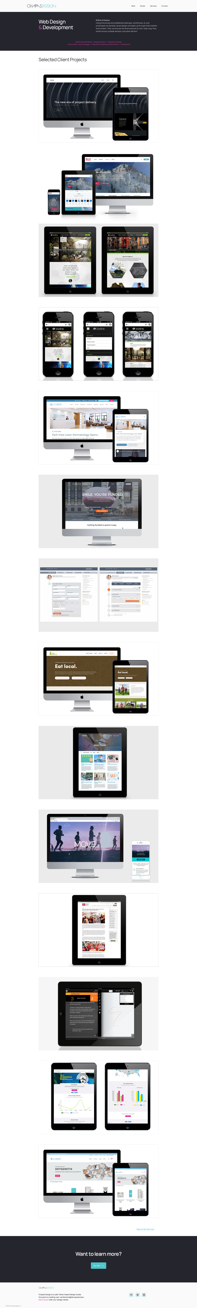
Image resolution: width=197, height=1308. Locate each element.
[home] (41, 6)
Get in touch (44, 1299)
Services (153, 6)
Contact (164, 6)
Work (133, 6)
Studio (142, 6)
